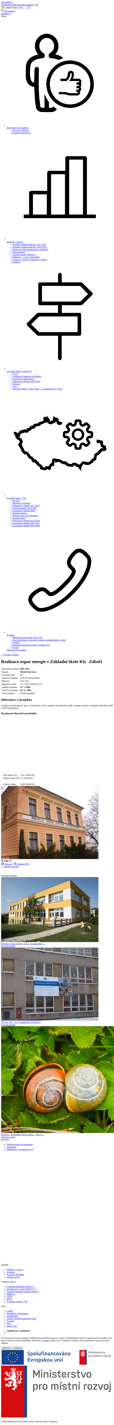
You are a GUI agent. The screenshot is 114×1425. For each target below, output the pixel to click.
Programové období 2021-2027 (26, 506)
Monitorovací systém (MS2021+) (22, 1289)
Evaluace (11, 1272)
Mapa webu (12, 1326)
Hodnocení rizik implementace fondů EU (30, 249)
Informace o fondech (21, 503)
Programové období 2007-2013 (26, 523)
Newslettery (21, 650)
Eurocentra (11, 1147)
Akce (14, 386)
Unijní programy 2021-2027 (24, 508)
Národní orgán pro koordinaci (25, 516)
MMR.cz (12, 1294)
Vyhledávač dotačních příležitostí (26, 376)
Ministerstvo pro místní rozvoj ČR (27, 637)
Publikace (16, 262)
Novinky (16, 501)
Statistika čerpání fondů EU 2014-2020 (29, 247)
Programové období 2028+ (24, 511)
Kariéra (15, 647)
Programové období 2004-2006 (26, 526)
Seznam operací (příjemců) (24, 254)
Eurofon (15, 642)
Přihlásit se (6, 14)
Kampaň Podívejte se (21, 133)
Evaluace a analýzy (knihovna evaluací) (29, 259)
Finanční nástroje (19, 513)
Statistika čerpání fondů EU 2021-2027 (29, 244)
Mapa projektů (18, 252)
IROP (10, 1299)
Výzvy (15, 374)
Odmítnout (6, 1348)
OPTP (10, 1296)
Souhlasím (17, 1348)
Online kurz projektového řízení (26, 381)
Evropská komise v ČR (18, 1301)
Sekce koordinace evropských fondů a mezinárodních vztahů (39, 640)
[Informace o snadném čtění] (57, 1262)
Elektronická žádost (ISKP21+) (21, 1286)
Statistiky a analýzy (15, 1269)
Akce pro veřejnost (20, 130)
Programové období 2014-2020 (26, 521)
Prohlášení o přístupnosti (17, 1313)
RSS (9, 1323)
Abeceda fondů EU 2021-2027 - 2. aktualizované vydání (37, 389)
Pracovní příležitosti (15, 1274)
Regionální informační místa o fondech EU (31, 645)
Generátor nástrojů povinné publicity (24, 1291)
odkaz (46, 1340)
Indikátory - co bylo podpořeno (26, 257)
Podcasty (16, 384)
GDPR (10, 1311)
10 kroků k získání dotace (23, 379)
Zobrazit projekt (8, 946)
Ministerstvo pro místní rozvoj (21, 1149)
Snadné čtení (12, 1316)
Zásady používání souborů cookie (21, 1318)
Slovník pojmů (18, 518)
